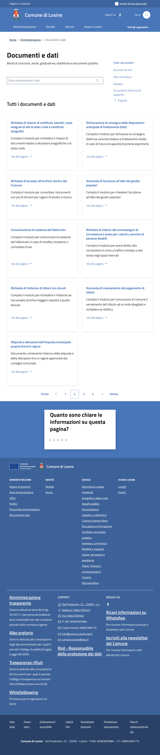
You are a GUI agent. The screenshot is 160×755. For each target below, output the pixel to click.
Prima (46, 395)
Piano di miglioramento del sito (139, 727)
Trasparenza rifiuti (26, 662)
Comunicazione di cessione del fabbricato (38, 229)
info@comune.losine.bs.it (76, 634)
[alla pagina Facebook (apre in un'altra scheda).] (119, 14)
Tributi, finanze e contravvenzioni (91, 569)
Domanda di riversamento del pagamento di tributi (115, 290)
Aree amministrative (21, 492)
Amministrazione (30, 40)
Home (12, 40)
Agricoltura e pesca (93, 487)
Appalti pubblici (91, 504)
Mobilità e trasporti (93, 549)
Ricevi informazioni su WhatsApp (126, 615)
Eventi (122, 492)
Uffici (12, 498)
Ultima (115, 395)
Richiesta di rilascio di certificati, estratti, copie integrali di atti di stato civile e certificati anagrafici (41, 127)
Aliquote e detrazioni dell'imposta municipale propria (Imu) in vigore (41, 344)
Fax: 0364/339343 (72, 616)
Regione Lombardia (20, 3)
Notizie (50, 487)
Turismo (86, 577)
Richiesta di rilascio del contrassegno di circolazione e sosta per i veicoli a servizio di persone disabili (115, 234)
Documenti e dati (19, 515)
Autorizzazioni (90, 509)
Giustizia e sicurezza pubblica (93, 535)
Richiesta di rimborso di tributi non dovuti (38, 288)
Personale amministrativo (24, 509)
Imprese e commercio (94, 543)
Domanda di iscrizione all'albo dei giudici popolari (113, 183)
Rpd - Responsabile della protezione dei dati (80, 651)
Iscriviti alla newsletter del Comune (127, 640)
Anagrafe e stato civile (95, 498)
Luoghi (122, 487)
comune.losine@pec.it (74, 639)
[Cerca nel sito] (146, 15)
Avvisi (49, 492)
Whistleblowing (23, 692)
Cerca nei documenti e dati (24, 80)
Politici (13, 504)
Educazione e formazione (97, 526)
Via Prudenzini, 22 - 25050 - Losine (81, 604)
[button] (120, 100)
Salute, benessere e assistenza (93, 557)
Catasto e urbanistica (94, 515)
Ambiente (87, 492)
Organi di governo (19, 487)
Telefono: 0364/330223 (75, 610)
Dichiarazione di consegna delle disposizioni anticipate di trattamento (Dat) (115, 124)
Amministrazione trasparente (25, 600)
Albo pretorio (21, 632)
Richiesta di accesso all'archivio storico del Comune (39, 183)
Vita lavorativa (90, 583)
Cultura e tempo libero (95, 521)
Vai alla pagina (20, 156)
